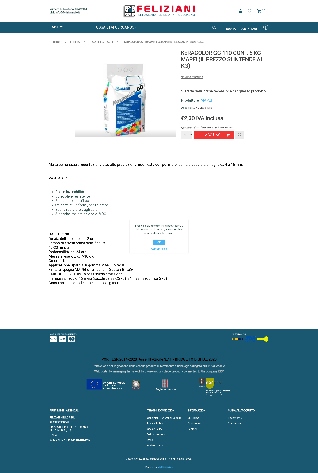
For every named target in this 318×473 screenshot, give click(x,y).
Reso (150, 440)
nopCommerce (165, 467)
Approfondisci (159, 248)
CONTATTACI (249, 29)
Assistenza (194, 423)
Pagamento (235, 417)
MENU (56, 27)
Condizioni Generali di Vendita (164, 417)
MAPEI (206, 100)
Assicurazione (155, 445)
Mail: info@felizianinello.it (65, 12)
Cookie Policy (154, 428)
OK (159, 242)
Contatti (192, 428)
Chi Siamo (193, 417)
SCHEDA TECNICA (192, 77)
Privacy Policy (155, 423)
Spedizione (234, 423)
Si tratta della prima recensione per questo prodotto (223, 91)
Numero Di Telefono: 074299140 (69, 9)
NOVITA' (231, 29)
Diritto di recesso (156, 434)
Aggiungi (213, 135)
